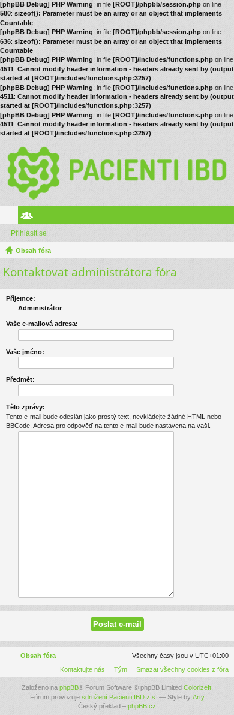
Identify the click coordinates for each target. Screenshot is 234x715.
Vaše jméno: (25, 351)
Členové (29, 217)
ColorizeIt (197, 687)
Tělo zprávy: (25, 407)
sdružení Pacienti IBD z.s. (119, 697)
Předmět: (20, 379)
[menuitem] (180, 669)
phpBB (69, 687)
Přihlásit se (29, 233)
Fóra (11, 217)
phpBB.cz (142, 706)
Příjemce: (20, 298)
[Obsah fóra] (117, 172)
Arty (199, 697)
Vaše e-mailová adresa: (42, 323)
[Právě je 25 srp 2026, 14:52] (222, 250)
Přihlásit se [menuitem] (227, 217)
